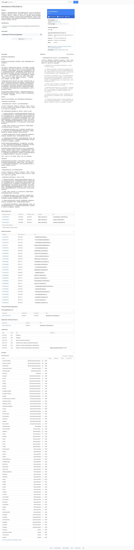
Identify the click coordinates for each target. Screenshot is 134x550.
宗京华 (56, 21)
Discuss (66, 49)
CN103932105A (5, 219)
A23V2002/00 (6, 26)
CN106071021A (5, 242)
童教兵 (53, 21)
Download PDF (53, 16)
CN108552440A (5, 256)
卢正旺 (59, 21)
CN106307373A (5, 299)
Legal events (60, 46)
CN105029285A (5, 269)
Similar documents (67, 46)
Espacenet (56, 49)
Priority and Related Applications (54, 47)
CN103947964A (5, 222)
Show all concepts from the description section (11, 539)
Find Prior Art (61, 16)
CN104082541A (5, 291)
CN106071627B (5, 237)
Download (65, 356)
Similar (68, 16)
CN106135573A (5, 267)
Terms (72, 548)
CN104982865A (5, 253)
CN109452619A (5, 272)
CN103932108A (5, 216)
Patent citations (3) (54, 46)
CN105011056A (5, 258)
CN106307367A (5, 297)
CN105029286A (5, 261)
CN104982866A (5, 275)
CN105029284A (5, 283)
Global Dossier (61, 49)
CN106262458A (5, 294)
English (56, 20)
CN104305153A (5, 247)
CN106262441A (5, 302)
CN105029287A (5, 278)
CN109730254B (5, 250)
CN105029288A (5, 264)
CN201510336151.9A (6, 315)
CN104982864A (5, 280)
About (51, 548)
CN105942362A (5, 286)
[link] (22, 26)
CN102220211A (5, 239)
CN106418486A (5, 288)
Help (83, 548)
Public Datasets (66, 548)
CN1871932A (5, 245)
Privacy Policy (77, 548)
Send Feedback (57, 548)
